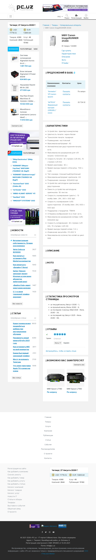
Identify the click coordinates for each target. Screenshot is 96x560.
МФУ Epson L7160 (74, 389)
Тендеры (11, 502)
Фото (64, 60)
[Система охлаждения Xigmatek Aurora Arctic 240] (15, 58)
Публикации (48, 435)
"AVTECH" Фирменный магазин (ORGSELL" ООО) (52, 107)
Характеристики (69, 54)
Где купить (66, 50)
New (35, 49)
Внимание (13, 49)
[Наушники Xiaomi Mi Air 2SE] (15, 88)
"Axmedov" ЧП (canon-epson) (52, 94)
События (48, 445)
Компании (48, 431)
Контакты (48, 458)
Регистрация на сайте (17, 468)
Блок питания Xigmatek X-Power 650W (28, 74)
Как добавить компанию (18, 471)
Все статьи (17, 378)
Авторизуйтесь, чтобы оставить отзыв (61, 351)
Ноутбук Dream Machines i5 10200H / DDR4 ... (27, 98)
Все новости (17, 304)
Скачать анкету (14, 474)
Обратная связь (14, 509)
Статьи (48, 440)
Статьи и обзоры (15, 499)
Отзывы (65, 63)
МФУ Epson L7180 (54, 389)
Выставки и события (16, 506)
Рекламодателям (48, 449)
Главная (46, 25)
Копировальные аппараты (70, 25)
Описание (66, 57)
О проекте (48, 454)
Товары (55, 25)
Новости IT (12, 496)
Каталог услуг (13, 493)
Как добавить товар (16, 478)
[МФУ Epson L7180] (56, 378)
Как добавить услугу (16, 481)
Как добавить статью (16, 484)
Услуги (48, 426)
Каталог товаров (15, 490)
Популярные (26, 49)
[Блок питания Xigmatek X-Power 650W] (15, 74)
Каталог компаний (15, 487)
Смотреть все (79, 365)
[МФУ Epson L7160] (75, 378)
